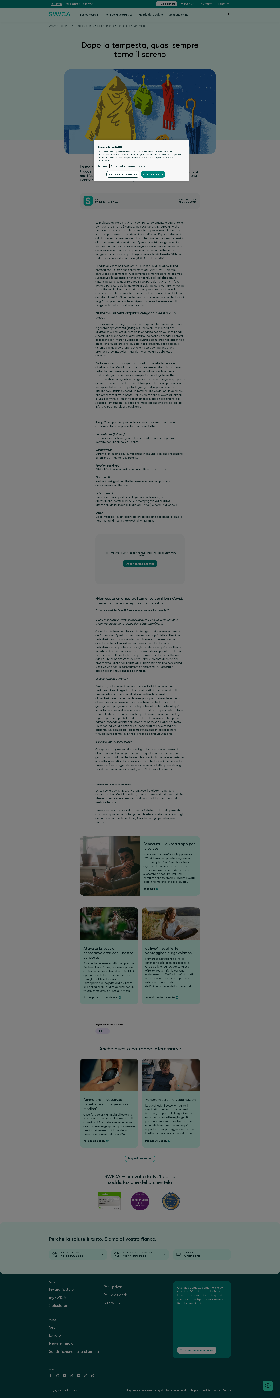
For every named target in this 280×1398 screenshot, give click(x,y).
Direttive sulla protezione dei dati (127, 166)
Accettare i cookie (153, 174)
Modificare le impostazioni (123, 174)
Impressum (103, 166)
